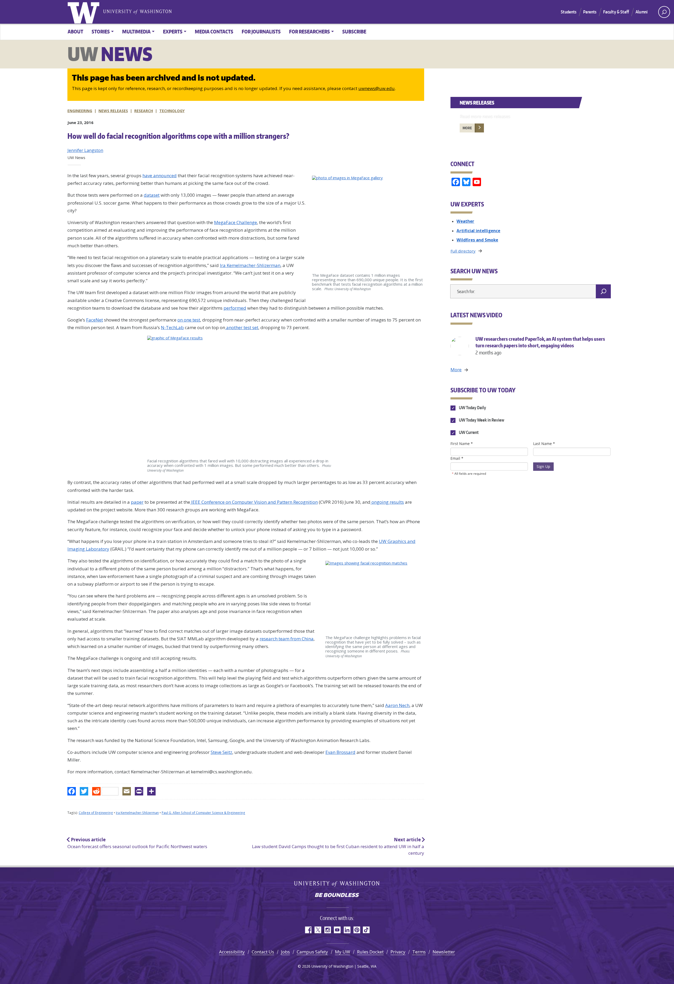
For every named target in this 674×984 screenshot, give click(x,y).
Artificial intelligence (478, 230)
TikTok (366, 929)
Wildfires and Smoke (477, 240)
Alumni (642, 11)
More (467, 128)
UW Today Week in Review (481, 420)
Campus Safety (312, 952)
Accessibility (232, 952)
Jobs (285, 952)
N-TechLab (172, 327)
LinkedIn (346, 929)
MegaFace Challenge (235, 222)
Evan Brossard (340, 752)
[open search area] (664, 12)
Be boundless (337, 895)
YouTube (337, 929)
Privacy (397, 952)
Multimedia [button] (136, 31)
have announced (159, 175)
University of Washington (84, 12)
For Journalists (261, 31)
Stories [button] (101, 31)
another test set (241, 327)
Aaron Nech (397, 705)
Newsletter (444, 952)
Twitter (317, 929)
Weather (465, 221)
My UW (342, 952)
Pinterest (356, 929)
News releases (113, 110)
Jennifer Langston (85, 150)
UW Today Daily (472, 407)
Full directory (462, 251)
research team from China (287, 639)
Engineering (79, 110)
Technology (172, 110)
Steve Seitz (221, 752)
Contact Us (263, 952)
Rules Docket (370, 952)
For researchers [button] (309, 31)
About (75, 31)
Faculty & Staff (616, 11)
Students (568, 11)
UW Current (468, 432)
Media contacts (214, 31)
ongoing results (387, 502)
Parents (590, 11)
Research (143, 110)
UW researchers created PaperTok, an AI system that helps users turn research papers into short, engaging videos (540, 345)
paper (137, 502)
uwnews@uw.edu (376, 88)
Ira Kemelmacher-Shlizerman (250, 265)
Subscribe (354, 31)
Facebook (307, 929)
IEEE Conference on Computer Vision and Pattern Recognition (254, 502)
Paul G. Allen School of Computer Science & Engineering (203, 812)
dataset (152, 195)
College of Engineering (96, 812)
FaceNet (94, 320)
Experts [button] (172, 31)
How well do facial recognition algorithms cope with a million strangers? (178, 136)
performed (235, 308)
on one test (188, 320)
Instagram (327, 929)
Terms (419, 952)
